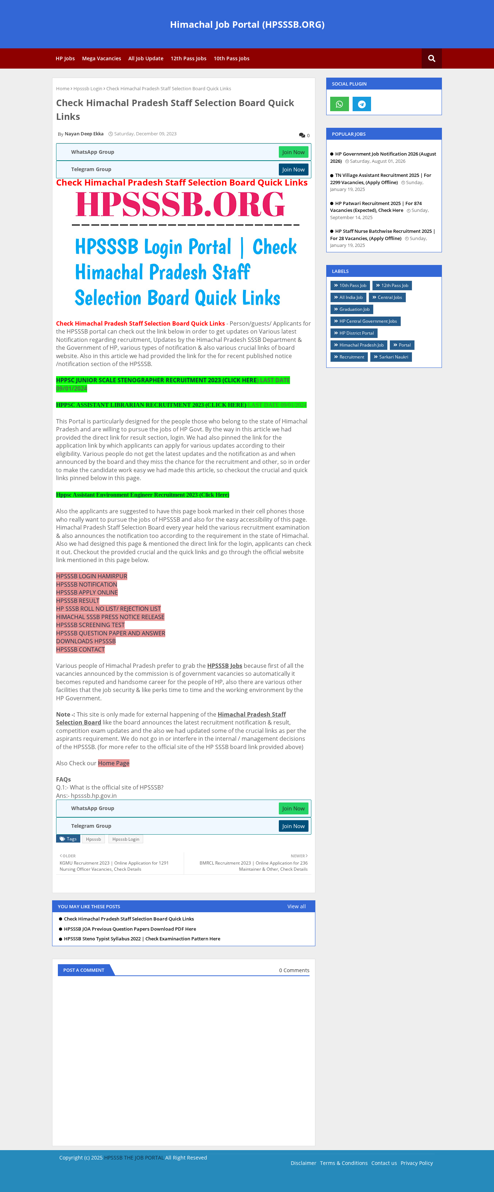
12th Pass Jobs (188, 58)
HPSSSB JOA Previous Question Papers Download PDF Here (130, 929)
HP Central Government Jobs (368, 321)
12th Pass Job (395, 285)
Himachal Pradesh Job (362, 345)
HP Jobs (65, 58)
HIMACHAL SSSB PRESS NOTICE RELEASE (110, 617)
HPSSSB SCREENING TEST (90, 625)
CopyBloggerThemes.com (118, 1181)
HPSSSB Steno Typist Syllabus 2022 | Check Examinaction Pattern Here (142, 939)
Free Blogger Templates (270, 1181)
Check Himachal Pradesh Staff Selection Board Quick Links (129, 919)
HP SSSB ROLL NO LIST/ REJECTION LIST (108, 609)
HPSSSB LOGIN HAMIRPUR (91, 576)
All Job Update (145, 58)
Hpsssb (93, 839)
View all (297, 906)
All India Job (351, 297)
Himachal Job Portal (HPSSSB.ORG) (247, 24)
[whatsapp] (339, 104)
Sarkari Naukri (393, 357)
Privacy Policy (417, 1163)
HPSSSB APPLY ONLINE (87, 592)
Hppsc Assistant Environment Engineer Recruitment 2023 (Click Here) (142, 495)
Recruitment (352, 357)
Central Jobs (390, 297)
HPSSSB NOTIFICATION (86, 584)
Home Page (113, 763)
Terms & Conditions (344, 1163)
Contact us (384, 1163)
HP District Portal (357, 333)
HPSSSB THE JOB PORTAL (134, 1157)
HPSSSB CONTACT (80, 649)
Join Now (293, 152)
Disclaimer (303, 1163)
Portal (405, 345)
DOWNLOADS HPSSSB (86, 641)
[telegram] (362, 104)
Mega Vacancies (101, 58)
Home (62, 88)
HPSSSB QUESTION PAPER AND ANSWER (110, 633)
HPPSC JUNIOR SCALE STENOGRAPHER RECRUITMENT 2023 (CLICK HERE (156, 380)
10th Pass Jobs (232, 58)
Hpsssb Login (87, 88)
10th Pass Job (353, 285)
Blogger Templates (177, 1181)
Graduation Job (355, 309)
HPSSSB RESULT (77, 601)
